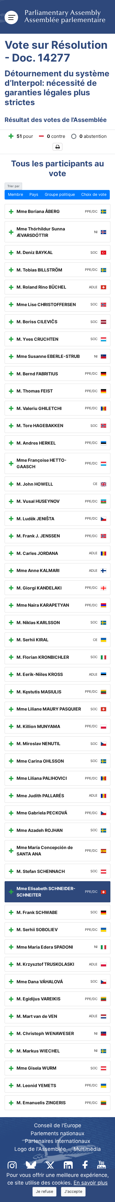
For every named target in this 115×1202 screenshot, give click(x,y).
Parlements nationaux (57, 1133)
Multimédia (87, 1149)
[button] (57, 147)
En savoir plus (91, 1183)
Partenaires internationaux (57, 1141)
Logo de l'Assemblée (40, 1149)
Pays (33, 194)
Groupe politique (60, 194)
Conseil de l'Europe (57, 1125)
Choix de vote (93, 194)
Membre (15, 194)
